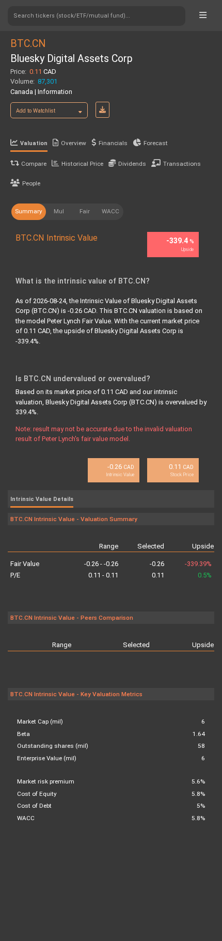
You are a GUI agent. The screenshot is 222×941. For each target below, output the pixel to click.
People (31, 183)
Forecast (156, 143)
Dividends (132, 163)
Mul (59, 211)
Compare (33, 163)
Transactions (182, 163)
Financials (113, 143)
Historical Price (82, 163)
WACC (110, 211)
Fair (85, 211)
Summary (28, 211)
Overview (73, 143)
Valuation (33, 143)
